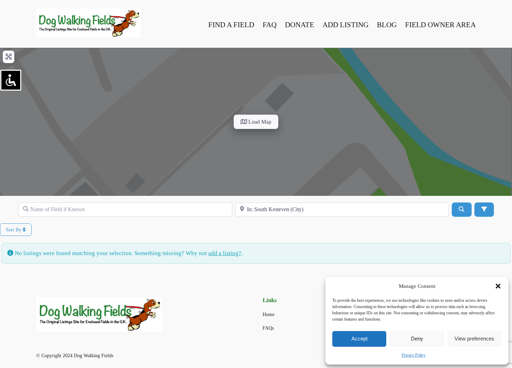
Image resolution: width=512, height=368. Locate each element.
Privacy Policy (414, 355)
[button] (498, 286)
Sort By (14, 229)
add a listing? (224, 253)
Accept (359, 339)
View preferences (474, 339)
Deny (417, 339)
